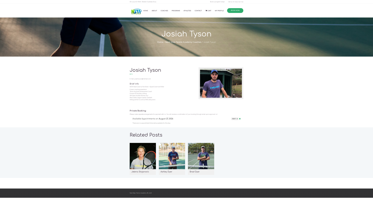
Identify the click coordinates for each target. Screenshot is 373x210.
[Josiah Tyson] (221, 83)
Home (160, 42)
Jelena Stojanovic (140, 172)
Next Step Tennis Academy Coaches (183, 42)
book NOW (235, 10)
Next (234, 118)
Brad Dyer (195, 172)
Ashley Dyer (166, 172)
